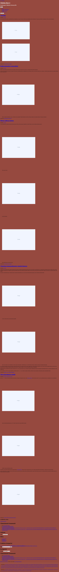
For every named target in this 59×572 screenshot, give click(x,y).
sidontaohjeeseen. (19, 469)
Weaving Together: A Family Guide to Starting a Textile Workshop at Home (42, 565)
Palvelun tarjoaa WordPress (4, 561)
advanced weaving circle (23, 570)
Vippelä (9, 372)
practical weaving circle (50, 569)
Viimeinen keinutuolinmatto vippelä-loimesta (13, 266)
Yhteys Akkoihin (4, 11)
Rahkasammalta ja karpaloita (9, 66)
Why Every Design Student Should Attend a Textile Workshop (26, 565)
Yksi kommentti (13, 517)
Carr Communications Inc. (18, 561)
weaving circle (40, 569)
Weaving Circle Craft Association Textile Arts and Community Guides (30, 569)
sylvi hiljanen (4, 527)
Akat (2, 8)
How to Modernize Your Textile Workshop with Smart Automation (37, 566)
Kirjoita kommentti (9, 118)
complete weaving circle (11, 570)
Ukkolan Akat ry (20, 569)
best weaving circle (45, 569)
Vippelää (3, 15)
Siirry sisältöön (2, 0)
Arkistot (1, 534)
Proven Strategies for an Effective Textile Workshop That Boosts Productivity (14, 567)
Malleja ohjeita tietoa (33, 545)
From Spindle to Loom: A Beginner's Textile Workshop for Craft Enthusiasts (34, 564)
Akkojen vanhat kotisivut (5, 9)
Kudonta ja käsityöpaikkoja (18, 545)
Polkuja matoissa (9, 517)
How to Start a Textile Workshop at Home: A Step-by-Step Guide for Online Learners (15, 564)
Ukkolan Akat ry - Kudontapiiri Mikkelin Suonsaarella (11, 569)
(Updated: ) (7, 376)
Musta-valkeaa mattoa (7, 120)
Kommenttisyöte (4, 540)
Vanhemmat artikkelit (3, 521)
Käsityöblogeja (27, 545)
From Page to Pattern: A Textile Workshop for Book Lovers (22, 566)
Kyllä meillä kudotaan (7, 525)
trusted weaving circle (28, 570)
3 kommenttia (12, 372)
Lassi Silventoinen (4, 526)
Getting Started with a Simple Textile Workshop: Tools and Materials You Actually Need (34, 567)
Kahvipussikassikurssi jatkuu (10, 527)
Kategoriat (1, 551)
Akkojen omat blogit (5, 10)
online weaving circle (4, 570)
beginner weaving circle (17, 570)
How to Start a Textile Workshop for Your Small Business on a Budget (10, 565)
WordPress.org (4, 541)
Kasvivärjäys (9, 545)
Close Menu (2, 13)
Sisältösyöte (3, 539)
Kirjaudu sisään (4, 538)
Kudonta (5, 118)
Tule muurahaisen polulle (7, 374)
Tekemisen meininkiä (10, 526)
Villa (7, 372)
